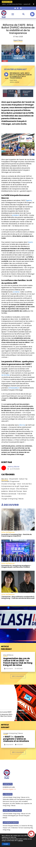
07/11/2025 (19, 744)
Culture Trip (23, 479)
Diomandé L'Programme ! (10, 481)
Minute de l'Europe (15, 491)
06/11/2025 (19, 668)
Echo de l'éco (27, 484)
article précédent (6, 647)
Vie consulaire (6, 496)
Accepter (6, 844)
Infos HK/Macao (22, 489)
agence (29, 200)
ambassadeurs (13, 388)
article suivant (5, 726)
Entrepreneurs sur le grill (10, 486)
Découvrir (18, 676)
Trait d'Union (21, 494)
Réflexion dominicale (8, 494)
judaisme (4, 491)
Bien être (4, 479)
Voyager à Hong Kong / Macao (12, 499)
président (15, 215)
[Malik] (18, 93)
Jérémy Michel (13, 466)
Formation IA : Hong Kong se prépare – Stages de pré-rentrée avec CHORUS (16, 566)
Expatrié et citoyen (8, 489)
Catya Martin (9, 744)
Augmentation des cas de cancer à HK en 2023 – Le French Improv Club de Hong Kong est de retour (17, 661)
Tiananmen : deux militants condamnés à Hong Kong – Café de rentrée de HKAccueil (17, 597)
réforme (22, 425)
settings (20, 840)
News (25, 491)
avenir (30, 242)
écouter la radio (32, 14)
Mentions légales (8, 789)
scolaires (16, 292)
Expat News (13, 80)
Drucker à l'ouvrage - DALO (11, 484)
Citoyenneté (13, 479)
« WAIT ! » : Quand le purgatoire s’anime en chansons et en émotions (16, 739)
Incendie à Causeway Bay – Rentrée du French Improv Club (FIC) (16, 535)
